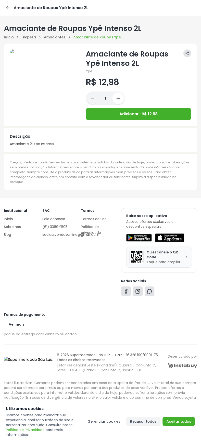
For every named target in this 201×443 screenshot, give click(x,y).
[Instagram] (138, 292)
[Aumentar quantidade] (118, 98)
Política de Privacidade (25, 429)
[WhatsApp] (149, 292)
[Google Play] (138, 238)
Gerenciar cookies (104, 421)
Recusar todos (143, 421)
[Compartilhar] (187, 53)
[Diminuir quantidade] (93, 98)
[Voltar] (8, 8)
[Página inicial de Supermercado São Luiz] (28, 362)
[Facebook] (126, 292)
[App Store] (170, 238)
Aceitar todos (178, 421)
